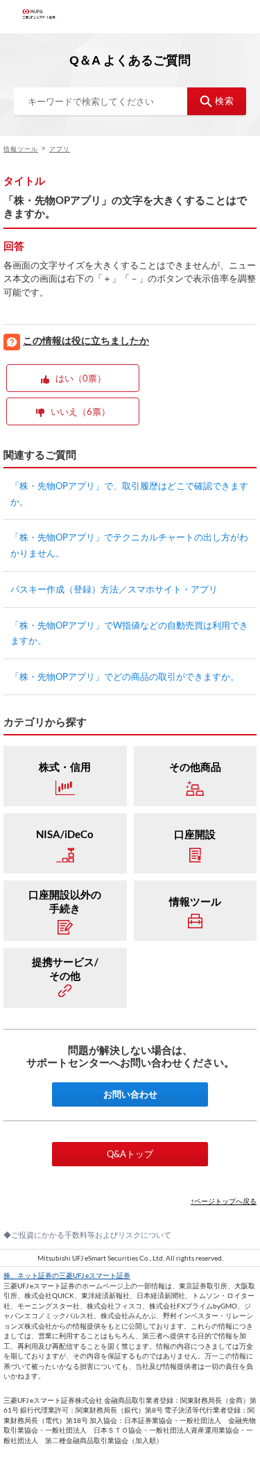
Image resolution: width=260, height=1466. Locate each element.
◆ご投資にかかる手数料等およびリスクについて (87, 1234)
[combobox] (130, 101)
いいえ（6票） (80, 411)
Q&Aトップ (130, 1153)
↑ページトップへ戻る (224, 1201)
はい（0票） (80, 378)
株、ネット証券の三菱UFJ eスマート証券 (66, 1275)
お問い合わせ (130, 1094)
